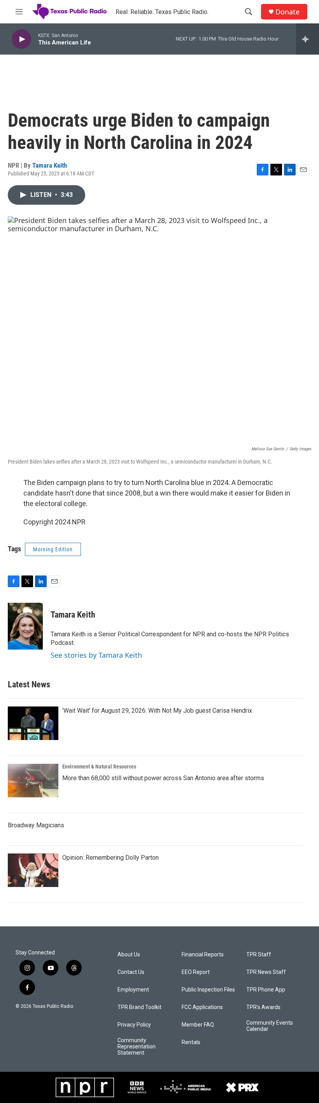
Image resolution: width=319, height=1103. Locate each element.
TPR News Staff (266, 972)
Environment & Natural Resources (99, 766)
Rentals (191, 1042)
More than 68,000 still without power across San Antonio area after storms (163, 778)
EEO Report (196, 972)
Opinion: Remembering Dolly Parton (110, 857)
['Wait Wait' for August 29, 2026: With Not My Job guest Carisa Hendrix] (33, 723)
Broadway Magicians (36, 825)
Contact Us (130, 972)
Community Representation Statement (136, 1046)
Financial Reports (203, 955)
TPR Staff (258, 955)
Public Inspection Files (208, 990)
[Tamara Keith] (25, 626)
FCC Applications (202, 1007)
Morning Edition (53, 549)
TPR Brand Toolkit (139, 1007)
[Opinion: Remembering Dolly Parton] (33, 870)
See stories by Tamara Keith (96, 655)
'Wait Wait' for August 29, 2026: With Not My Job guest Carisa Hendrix (157, 710)
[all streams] (307, 39)
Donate (287, 12)
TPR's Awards (263, 1007)
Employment (133, 990)
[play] (21, 39)
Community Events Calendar (269, 1026)
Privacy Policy (134, 1025)
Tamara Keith (49, 165)
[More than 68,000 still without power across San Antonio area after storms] (33, 780)
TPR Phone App (265, 990)
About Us (128, 955)
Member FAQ (198, 1025)
